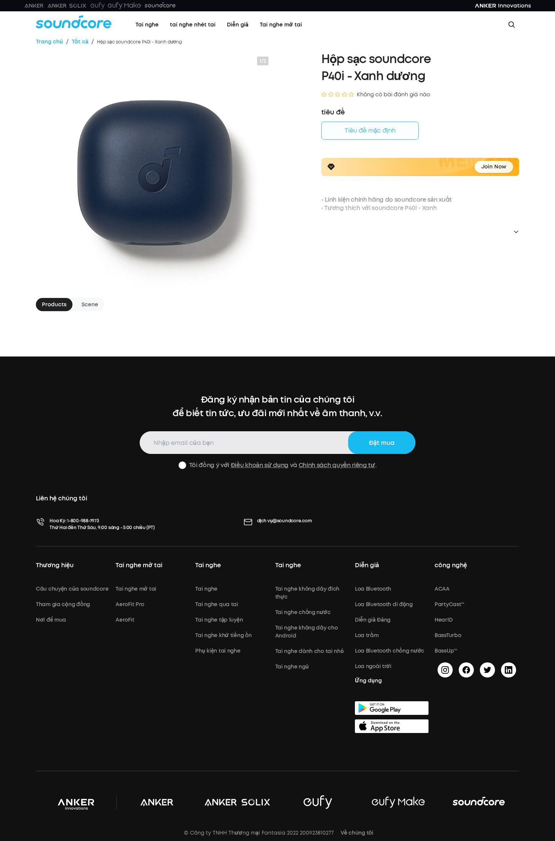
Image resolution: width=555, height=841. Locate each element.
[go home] (73, 21)
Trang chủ (49, 41)
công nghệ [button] (451, 565)
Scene (90, 304)
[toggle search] (511, 24)
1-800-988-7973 (83, 521)
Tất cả (80, 41)
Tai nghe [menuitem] (147, 24)
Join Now (493, 166)
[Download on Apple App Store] (392, 726)
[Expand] (515, 232)
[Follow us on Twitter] (487, 669)
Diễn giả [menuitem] (237, 24)
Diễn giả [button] (367, 565)
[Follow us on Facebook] (466, 669)
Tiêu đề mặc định (370, 130)
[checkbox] (182, 465)
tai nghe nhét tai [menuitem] (193, 24)
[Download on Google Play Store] (392, 708)
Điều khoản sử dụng (259, 465)
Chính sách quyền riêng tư (337, 465)
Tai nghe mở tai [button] (139, 565)
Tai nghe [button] (208, 565)
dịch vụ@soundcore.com (284, 521)
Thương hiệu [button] (55, 565)
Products (54, 304)
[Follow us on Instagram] (445, 669)
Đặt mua (382, 443)
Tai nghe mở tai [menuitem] (281, 24)
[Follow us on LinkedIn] (508, 669)
